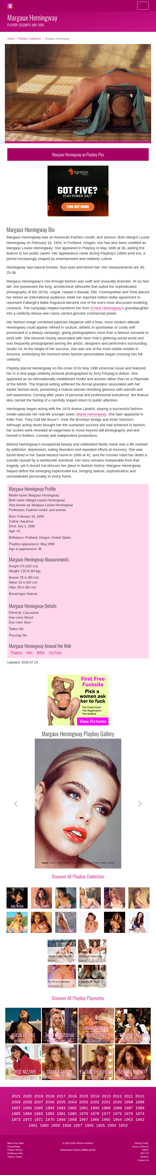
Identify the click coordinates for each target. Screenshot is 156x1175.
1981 (61, 1113)
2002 (94, 1102)
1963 (128, 1119)
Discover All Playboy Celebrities (78, 876)
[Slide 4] (67, 863)
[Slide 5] (74, 863)
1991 (83, 1108)
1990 (94, 1108)
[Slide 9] (104, 863)
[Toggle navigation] (143, 6)
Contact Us (143, 1160)
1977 (106, 1113)
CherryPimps (13, 1146)
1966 (94, 1119)
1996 (27, 1108)
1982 (50, 1113)
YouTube (55, 652)
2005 (61, 1102)
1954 (111, 1125)
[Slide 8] (96, 863)
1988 (117, 1108)
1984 (27, 1113)
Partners (144, 1157)
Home (10, 38)
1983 (38, 1113)
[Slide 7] (89, 863)
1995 (38, 1108)
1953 (123, 1125)
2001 (106, 1102)
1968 (72, 1119)
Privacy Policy (142, 1143)
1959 (55, 1125)
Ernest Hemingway (106, 308)
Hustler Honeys (15, 1150)
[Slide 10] (111, 863)
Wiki (29, 652)
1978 (94, 1113)
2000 (117, 1102)
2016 (72, 1096)
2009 (16, 1102)
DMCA (145, 1150)
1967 (83, 1119)
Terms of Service (140, 1146)
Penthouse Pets (15, 1153)
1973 (16, 1119)
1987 (128, 1108)
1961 (33, 1125)
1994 (50, 1108)
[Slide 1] (45, 863)
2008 (27, 1102)
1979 (83, 1113)
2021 (16, 1096)
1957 (78, 1125)
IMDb (40, 652)
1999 (128, 1102)
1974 (139, 1113)
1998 (139, 1102)
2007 (38, 1102)
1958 (66, 1125)
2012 (117, 1096)
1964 (117, 1119)
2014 (95, 1096)
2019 (38, 1096)
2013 (106, 1096)
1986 (139, 1108)
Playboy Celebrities (29, 38)
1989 (106, 1108)
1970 (50, 1119)
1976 (117, 1113)
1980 (72, 1113)
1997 (16, 1108)
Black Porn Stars (15, 1143)
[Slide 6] (82, 863)
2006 (50, 1102)
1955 (100, 1125)
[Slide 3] (60, 863)
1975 (128, 1113)
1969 (61, 1119)
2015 (83, 1096)
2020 (27, 1096)
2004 (72, 1102)
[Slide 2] (52, 863)
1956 (89, 1125)
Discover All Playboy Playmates (78, 997)
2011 (128, 1096)
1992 (72, 1108)
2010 (139, 1096)
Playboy (16, 652)
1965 (106, 1119)
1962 (139, 1119)
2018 (50, 1096)
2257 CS (144, 1153)
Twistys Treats (14, 1157)
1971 (38, 1119)
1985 (16, 1113)
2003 (83, 1102)
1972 (27, 1119)
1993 (61, 1108)
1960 (44, 1125)
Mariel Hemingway (91, 414)
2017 (61, 1096)
